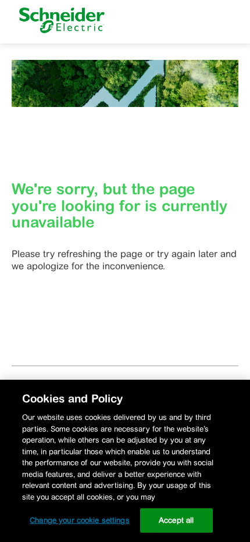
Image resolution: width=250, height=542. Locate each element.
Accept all (176, 520)
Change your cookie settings (80, 520)
